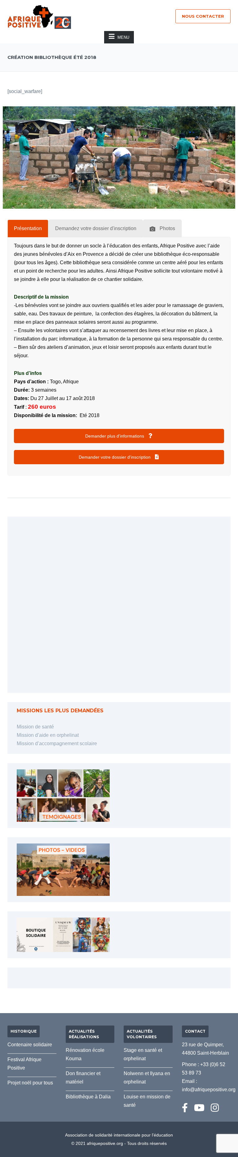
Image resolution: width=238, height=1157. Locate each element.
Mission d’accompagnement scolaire (57, 743)
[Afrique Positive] (30, 16)
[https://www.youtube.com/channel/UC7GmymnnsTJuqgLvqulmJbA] (199, 1108)
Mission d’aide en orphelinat (48, 735)
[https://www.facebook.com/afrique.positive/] (185, 1108)
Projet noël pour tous (30, 1082)
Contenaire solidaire (29, 1044)
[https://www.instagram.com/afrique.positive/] (215, 1108)
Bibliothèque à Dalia (88, 1096)
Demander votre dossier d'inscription (115, 457)
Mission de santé (35, 726)
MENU (123, 37)
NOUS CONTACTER (203, 16)
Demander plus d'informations (115, 436)
